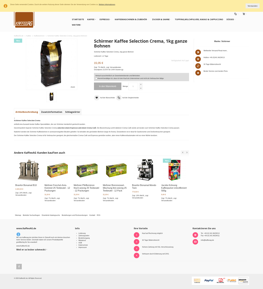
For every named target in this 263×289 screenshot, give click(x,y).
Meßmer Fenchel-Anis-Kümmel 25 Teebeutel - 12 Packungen (57, 188)
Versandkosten (115, 67)
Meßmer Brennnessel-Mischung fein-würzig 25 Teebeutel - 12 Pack (115, 188)
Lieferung (82, 233)
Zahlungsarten (83, 236)
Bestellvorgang (84, 238)
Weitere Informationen (107, 4)
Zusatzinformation (51, 111)
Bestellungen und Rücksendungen (75, 215)
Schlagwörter (72, 111)
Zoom (73, 87)
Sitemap (18, 215)
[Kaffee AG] (24, 19)
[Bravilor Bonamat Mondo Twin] (145, 170)
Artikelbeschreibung (26, 111)
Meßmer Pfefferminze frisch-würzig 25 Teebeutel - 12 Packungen (86, 188)
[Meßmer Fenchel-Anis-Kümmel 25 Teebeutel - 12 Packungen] (57, 170)
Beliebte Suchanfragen (31, 215)
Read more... (223, 51)
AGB (80, 243)
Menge (125, 86)
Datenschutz (83, 245)
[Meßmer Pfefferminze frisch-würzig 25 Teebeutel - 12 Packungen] (87, 170)
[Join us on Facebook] (19, 266)
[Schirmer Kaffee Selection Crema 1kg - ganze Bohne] (51, 97)
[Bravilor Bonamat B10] (28, 170)
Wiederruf (82, 240)
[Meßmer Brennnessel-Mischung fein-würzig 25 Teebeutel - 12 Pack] (116, 170)
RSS (98, 215)
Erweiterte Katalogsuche (51, 215)
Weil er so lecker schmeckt (31, 249)
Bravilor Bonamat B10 (26, 185)
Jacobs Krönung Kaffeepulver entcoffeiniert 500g (174, 188)
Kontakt (92, 215)
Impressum (82, 247)
